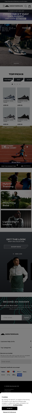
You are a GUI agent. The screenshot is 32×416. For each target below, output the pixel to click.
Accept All (9, 408)
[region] (16, 404)
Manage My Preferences (9, 412)
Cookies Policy (17, 405)
